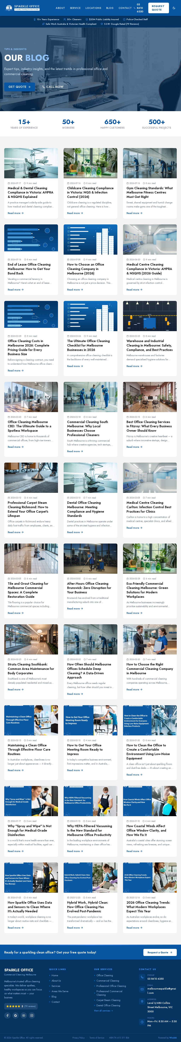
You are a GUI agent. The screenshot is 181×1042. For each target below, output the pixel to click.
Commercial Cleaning (108, 980)
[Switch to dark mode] (174, 8)
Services (56, 986)
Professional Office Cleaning (111, 986)
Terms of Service (96, 1037)
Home (55, 975)
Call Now (54, 87)
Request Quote (158, 7)
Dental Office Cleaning (108, 1005)
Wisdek (173, 1037)
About (60, 8)
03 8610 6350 (140, 8)
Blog (110, 8)
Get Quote (17, 87)
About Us (56, 980)
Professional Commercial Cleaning (109, 993)
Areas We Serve (60, 991)
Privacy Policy (78, 1037)
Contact (125, 8)
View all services (102, 1010)
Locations (93, 8)
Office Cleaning (105, 975)
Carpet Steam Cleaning (108, 1000)
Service (75, 8)
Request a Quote (158, 952)
